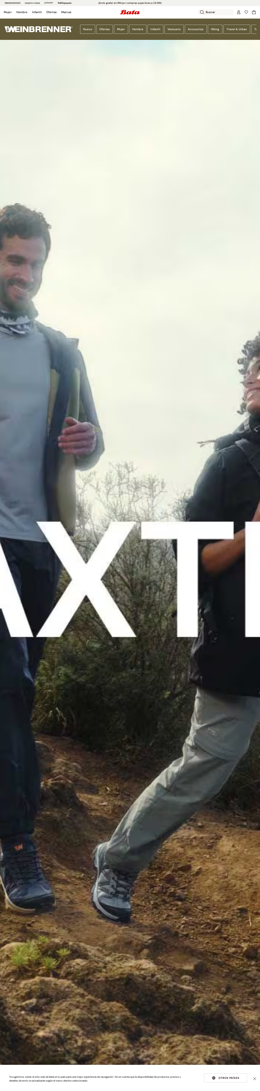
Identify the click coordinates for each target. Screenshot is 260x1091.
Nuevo (87, 29)
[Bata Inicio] (130, 12)
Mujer (121, 29)
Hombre (138, 29)
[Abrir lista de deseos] (246, 12)
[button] (8, 12)
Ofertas (104, 29)
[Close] (254, 1078)
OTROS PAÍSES (229, 1078)
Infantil (155, 29)
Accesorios (196, 29)
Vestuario (174, 29)
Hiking (215, 29)
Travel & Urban (237, 29)
